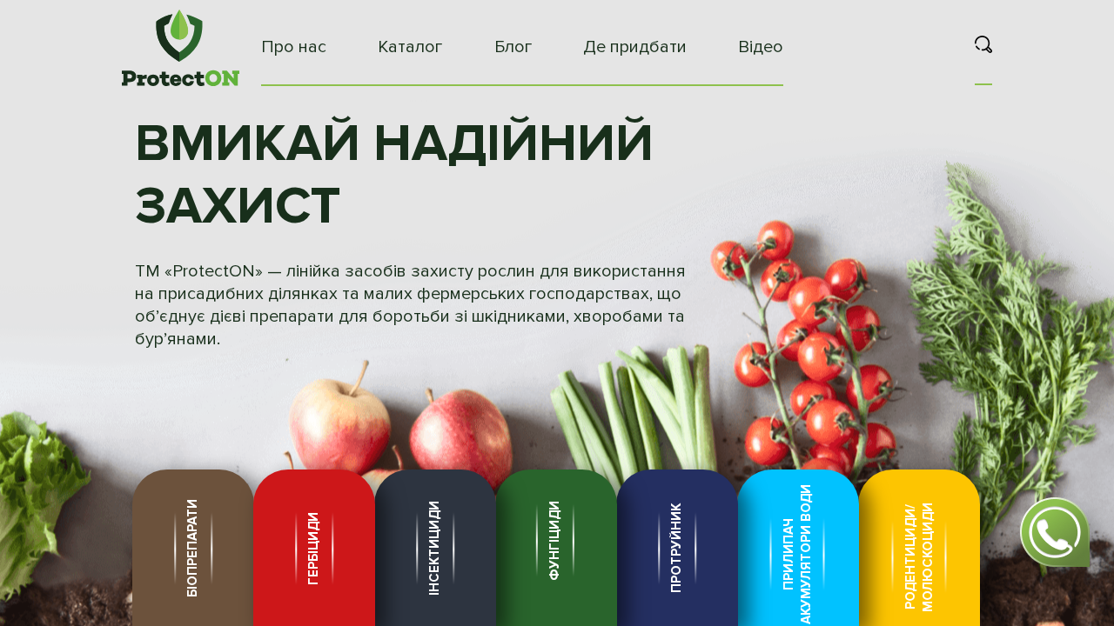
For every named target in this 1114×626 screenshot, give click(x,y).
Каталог (410, 47)
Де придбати (635, 47)
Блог (513, 47)
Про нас (293, 47)
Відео (760, 47)
